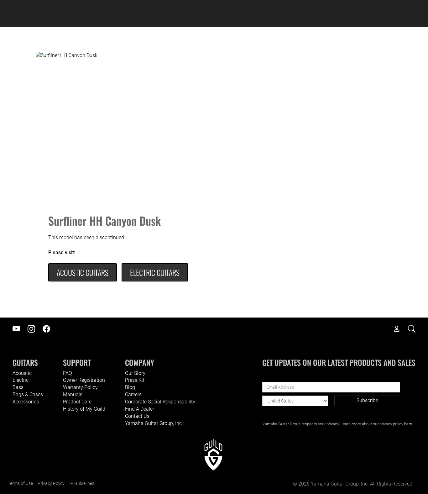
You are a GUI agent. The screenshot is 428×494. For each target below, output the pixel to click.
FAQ (67, 373)
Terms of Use (20, 483)
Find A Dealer (139, 409)
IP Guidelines (81, 483)
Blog (130, 387)
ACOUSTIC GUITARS (82, 272)
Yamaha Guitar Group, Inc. (154, 423)
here (408, 424)
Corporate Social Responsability (160, 402)
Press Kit (134, 380)
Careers (133, 394)
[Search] (415, 329)
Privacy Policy (51, 483)
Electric (21, 380)
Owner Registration (84, 380)
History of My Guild (84, 409)
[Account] (400, 329)
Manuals (72, 394)
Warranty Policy (80, 387)
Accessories (26, 402)
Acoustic (22, 373)
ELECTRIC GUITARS (155, 272)
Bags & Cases (28, 394)
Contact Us (137, 416)
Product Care (77, 402)
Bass (18, 387)
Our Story (135, 373)
